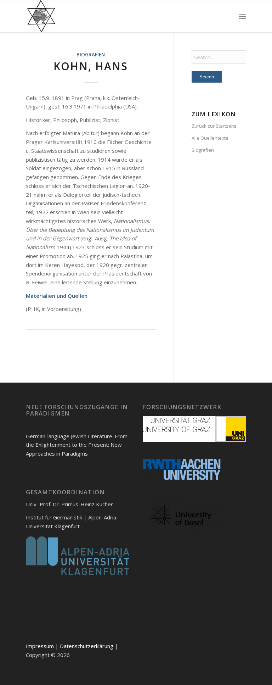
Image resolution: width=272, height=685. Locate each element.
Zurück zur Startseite (214, 126)
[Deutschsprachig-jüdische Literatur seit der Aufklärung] (41, 16)
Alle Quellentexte (210, 138)
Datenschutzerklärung (86, 646)
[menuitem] (242, 16)
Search (206, 76)
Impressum (40, 646)
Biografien (90, 54)
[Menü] (242, 16)
